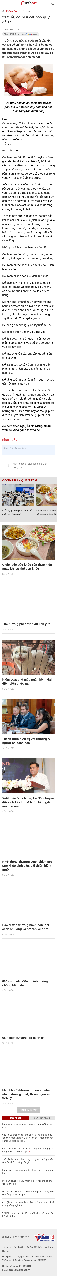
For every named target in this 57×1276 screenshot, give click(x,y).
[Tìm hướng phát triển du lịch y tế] (28, 601)
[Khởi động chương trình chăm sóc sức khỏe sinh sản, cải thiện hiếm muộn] (28, 839)
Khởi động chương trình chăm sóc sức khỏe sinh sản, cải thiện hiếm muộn (27, 865)
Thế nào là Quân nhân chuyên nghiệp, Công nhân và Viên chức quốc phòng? (28, 1161)
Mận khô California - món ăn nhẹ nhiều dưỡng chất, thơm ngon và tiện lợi (26, 1094)
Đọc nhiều (15, 1117)
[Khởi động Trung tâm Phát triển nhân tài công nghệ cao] (18, 495)
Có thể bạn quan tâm (19, 480)
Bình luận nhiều (41, 1117)
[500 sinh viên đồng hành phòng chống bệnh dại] (28, 959)
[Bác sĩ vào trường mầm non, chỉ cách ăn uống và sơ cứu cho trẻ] (28, 902)
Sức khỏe (26, 11)
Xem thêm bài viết (28, 1110)
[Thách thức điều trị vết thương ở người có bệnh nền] (28, 716)
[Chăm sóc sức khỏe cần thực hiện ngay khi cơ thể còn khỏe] (28, 542)
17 (28, 1151)
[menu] (4, 3)
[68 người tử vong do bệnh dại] (28, 1015)
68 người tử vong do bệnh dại (23, 1037)
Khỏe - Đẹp (12, 11)
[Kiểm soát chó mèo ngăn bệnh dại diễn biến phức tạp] (28, 657)
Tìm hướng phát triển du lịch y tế (26, 624)
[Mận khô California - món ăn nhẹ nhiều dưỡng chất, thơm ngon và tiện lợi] (28, 1067)
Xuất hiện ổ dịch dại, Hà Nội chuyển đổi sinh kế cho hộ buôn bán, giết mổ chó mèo (28, 802)
